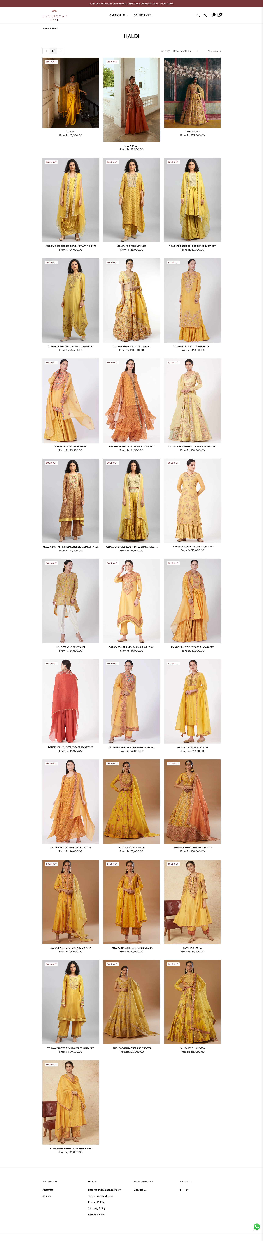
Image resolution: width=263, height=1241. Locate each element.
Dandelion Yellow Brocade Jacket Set (70, 747)
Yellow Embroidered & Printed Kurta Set (70, 346)
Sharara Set (131, 145)
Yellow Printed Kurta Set (131, 246)
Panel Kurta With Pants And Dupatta (132, 947)
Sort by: (165, 50)
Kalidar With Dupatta (131, 847)
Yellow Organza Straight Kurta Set (192, 546)
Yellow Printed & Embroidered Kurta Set (192, 246)
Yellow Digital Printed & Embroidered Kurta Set (70, 546)
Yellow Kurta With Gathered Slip (192, 346)
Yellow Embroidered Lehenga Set (131, 346)
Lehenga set (192, 131)
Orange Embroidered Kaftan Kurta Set (131, 446)
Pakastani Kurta (192, 947)
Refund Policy (96, 1214)
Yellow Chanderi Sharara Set (70, 446)
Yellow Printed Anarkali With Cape (70, 847)
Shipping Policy (96, 1208)
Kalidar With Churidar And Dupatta (70, 947)
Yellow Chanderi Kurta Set (192, 747)
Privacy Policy (96, 1202)
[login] (205, 15)
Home (46, 28)
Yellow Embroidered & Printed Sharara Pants (131, 546)
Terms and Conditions (100, 1196)
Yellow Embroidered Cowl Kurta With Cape (71, 246)
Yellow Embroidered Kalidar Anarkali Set (192, 446)
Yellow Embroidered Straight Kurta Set (131, 747)
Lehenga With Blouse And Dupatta (192, 847)
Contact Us (140, 1189)
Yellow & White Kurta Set (70, 647)
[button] (198, 15)
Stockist (46, 1196)
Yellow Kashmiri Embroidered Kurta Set (131, 647)
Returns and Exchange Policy (104, 1189)
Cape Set (70, 131)
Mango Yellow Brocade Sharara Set (192, 647)
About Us (47, 1189)
